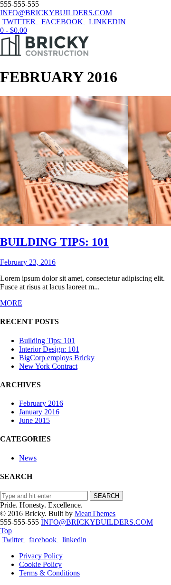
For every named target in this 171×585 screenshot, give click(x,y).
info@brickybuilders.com (56, 13)
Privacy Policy (41, 556)
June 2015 (34, 420)
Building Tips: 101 (47, 340)
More (11, 303)
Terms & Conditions (49, 573)
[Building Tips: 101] (64, 222)
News (28, 458)
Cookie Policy (40, 564)
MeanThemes (95, 513)
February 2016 (41, 403)
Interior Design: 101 (49, 349)
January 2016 (39, 412)
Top (6, 531)
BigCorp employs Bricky (57, 358)
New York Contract (48, 366)
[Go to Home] (45, 53)
